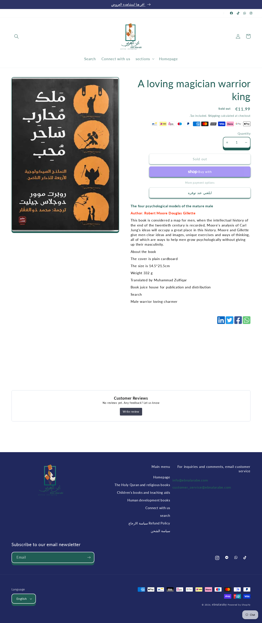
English (21, 598)
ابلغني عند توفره (200, 193)
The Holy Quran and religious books (142, 485)
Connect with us (157, 508)
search (165, 516)
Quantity (244, 133)
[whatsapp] (246, 322)
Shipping (214, 115)
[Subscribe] (89, 557)
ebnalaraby (219, 604)
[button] (17, 36)
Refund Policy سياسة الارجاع (149, 523)
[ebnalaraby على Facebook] (231, 13)
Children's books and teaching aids (143, 492)
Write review (131, 411)
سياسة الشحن (160, 531)
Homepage (161, 477)
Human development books (148, 500)
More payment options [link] (199, 182)
